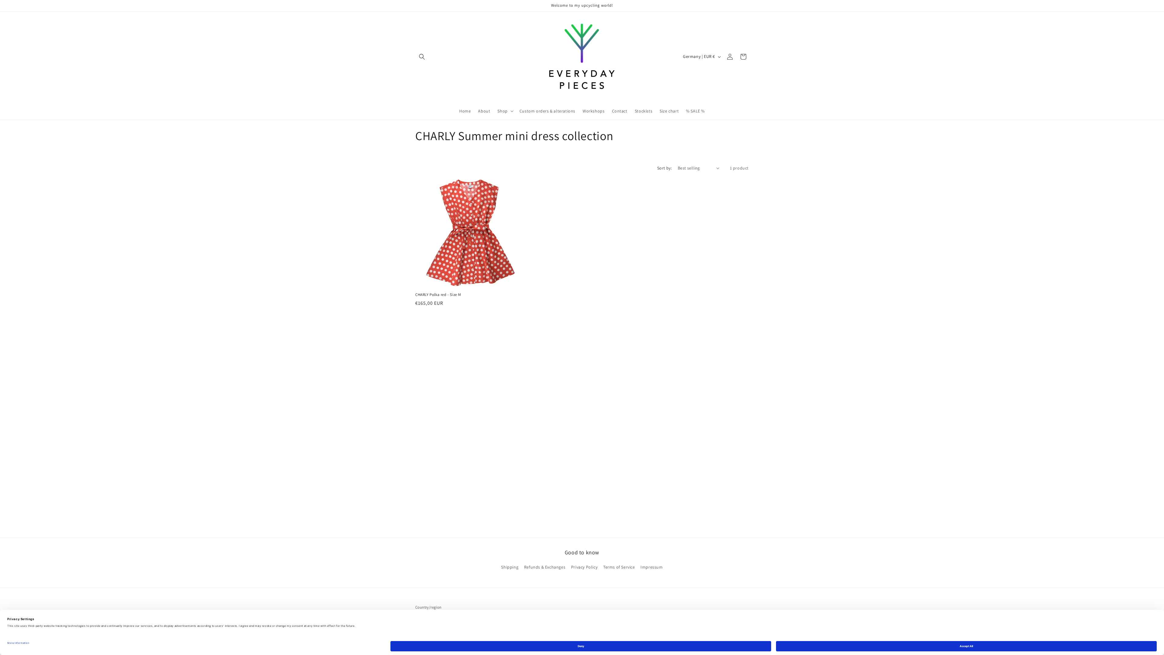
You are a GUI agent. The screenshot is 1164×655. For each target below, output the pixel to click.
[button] (422, 56)
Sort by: (664, 168)
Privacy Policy (584, 567)
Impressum (652, 567)
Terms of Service (619, 567)
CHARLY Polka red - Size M (438, 294)
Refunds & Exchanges (544, 567)
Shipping (509, 567)
